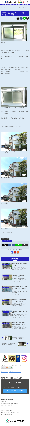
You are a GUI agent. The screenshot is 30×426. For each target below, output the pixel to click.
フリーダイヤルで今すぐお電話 (15, 390)
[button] (27, 18)
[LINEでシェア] (24, 18)
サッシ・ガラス (6, 238)
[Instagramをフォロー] (12, 252)
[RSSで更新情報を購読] (18, 252)
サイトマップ (4, 372)
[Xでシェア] (18, 18)
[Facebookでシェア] (21, 18)
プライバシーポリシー (15, 372)
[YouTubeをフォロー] (15, 252)
